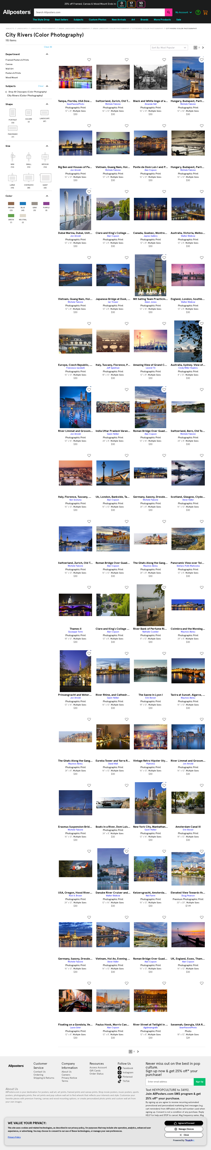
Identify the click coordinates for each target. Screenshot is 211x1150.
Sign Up (199, 1082)
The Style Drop (41, 19)
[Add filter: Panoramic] (13, 128)
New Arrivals (119, 19)
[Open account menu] (190, 12)
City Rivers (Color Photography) (181, 28)
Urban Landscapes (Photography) (74, 28)
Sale (178, 19)
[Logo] (17, 12)
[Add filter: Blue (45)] (23, 203)
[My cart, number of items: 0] (205, 12)
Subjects (10, 28)
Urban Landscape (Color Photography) (111, 28)
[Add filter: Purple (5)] (46, 203)
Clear (41, 86)
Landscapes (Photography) (43, 28)
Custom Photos (97, 19)
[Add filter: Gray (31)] (34, 203)
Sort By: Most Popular (163, 47)
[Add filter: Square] (29, 113)
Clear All (48, 47)
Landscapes (22, 28)
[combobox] (99, 12)
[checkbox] (12, 160)
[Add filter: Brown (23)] (11, 203)
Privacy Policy (14, 1137)
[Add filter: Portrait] (13, 112)
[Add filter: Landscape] (45, 112)
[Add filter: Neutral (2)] (23, 215)
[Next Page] (203, 47)
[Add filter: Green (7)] (11, 215)
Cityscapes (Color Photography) (147, 28)
